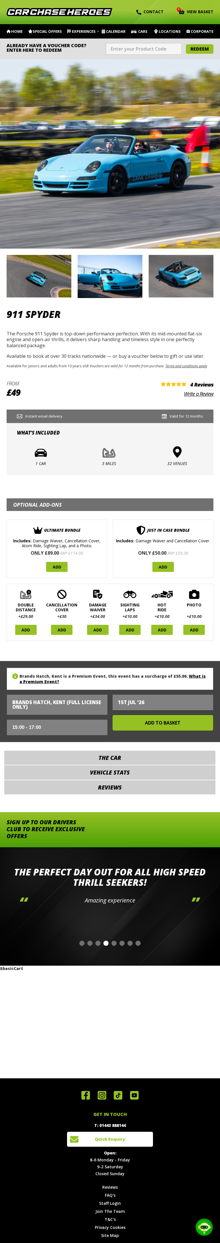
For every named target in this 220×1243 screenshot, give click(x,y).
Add (57, 567)
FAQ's (110, 1195)
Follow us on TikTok (118, 1095)
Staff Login (110, 1203)
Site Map (110, 1235)
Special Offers (47, 31)
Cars (143, 31)
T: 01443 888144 (110, 1125)
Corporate (202, 31)
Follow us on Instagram (102, 1095)
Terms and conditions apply (186, 366)
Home (17, 31)
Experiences (84, 31)
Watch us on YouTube (134, 1095)
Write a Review (198, 393)
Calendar (115, 31)
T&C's (110, 1219)
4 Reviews (201, 384)
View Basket (196, 11)
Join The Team (110, 1211)
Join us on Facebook (85, 1095)
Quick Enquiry (110, 1139)
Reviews (110, 1187)
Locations (170, 31)
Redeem (199, 49)
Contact (154, 11)
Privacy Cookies (110, 1227)
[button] (82, 943)
